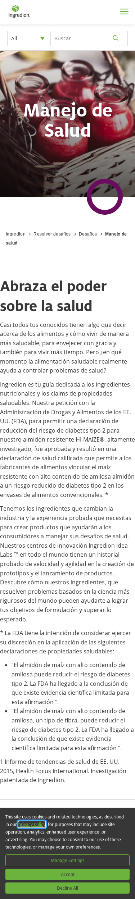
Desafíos (88, 234)
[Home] (18, 18)
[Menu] (124, 11)
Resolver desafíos (52, 234)
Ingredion (16, 234)
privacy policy (31, 824)
